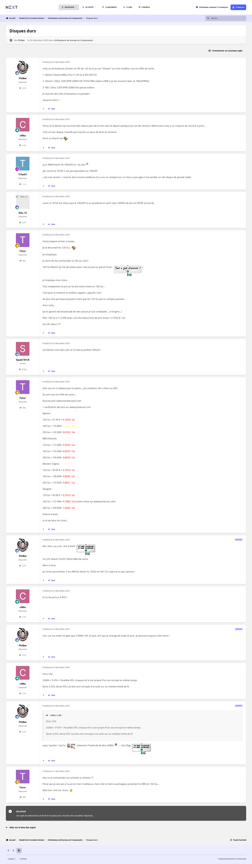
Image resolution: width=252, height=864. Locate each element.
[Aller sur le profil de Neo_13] (23, 202)
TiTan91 (22, 174)
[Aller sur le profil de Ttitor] (23, 240)
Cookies (23, 859)
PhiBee (21, 40)
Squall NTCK (22, 359)
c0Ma (23, 135)
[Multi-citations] (43, 108)
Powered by (232, 859)
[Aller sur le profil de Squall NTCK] (23, 349)
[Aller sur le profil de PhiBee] (11, 40)
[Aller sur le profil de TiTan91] (23, 163)
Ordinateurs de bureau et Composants (73, 40)
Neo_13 (23, 212)
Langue (11, 859)
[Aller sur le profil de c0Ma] (23, 125)
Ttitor (22, 251)
